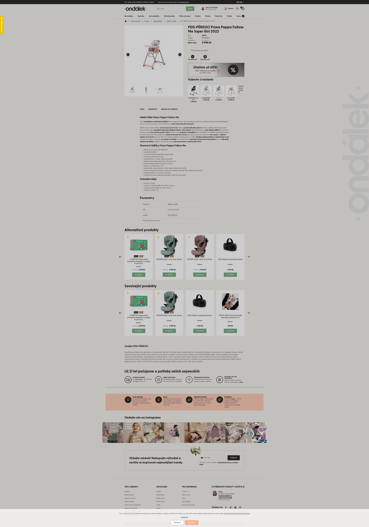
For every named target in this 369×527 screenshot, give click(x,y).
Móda (158, 508)
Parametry (152, 109)
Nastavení (184, 517)
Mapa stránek (186, 495)
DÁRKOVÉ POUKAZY (200, 397)
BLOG (165, 397)
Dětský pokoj (160, 498)
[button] (138, 273)
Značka (169, 109)
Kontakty (127, 491)
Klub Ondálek (186, 501)
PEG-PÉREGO (172, 215)
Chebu (241, 382)
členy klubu (138, 379)
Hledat (190, 9)
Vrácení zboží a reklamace (133, 505)
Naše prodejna (129, 495)
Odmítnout (177, 522)
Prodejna (227, 397)
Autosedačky (160, 495)
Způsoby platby (129, 501)
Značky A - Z (185, 491)
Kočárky (158, 491)
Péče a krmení (160, 501)
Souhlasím (191, 522)
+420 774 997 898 (225, 498)
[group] (138, 257)
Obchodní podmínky (131, 508)
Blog (183, 498)
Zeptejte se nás (205, 59)
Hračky (158, 505)
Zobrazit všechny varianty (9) (240, 89)
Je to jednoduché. (183, 2)
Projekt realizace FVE (188, 505)
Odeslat (233, 457)
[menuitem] (130, 16)
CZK (240, 2)
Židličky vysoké (173, 204)
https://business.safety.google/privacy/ (237, 513)
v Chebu (232, 399)
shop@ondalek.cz (225, 496)
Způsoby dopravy (130, 498)
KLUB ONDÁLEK (138, 397)
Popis (142, 109)
